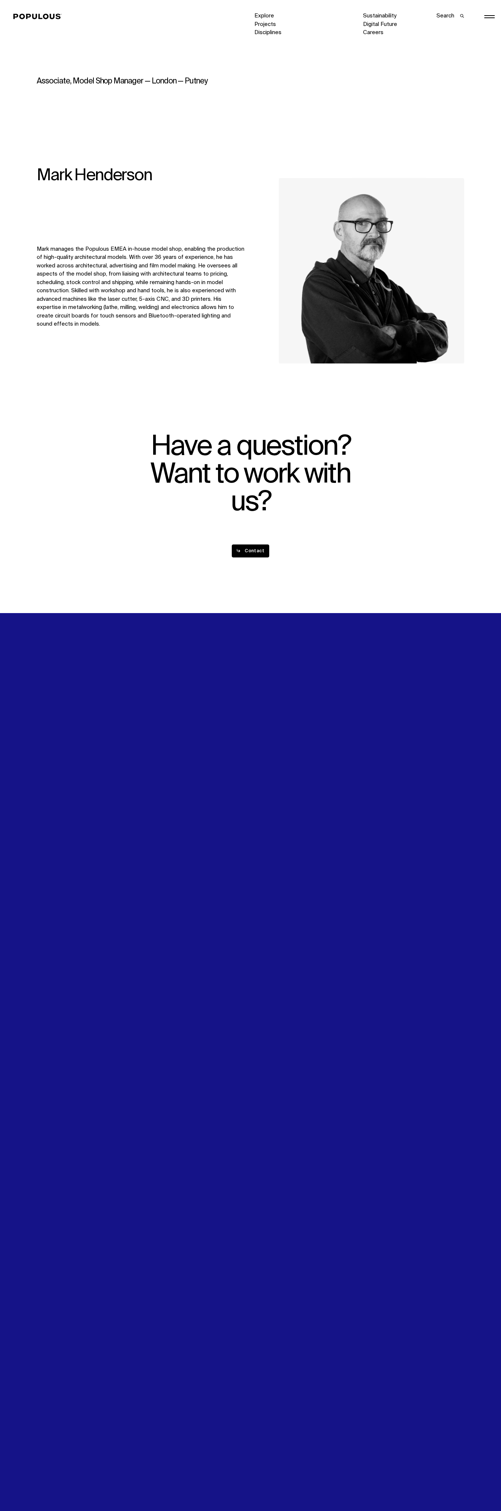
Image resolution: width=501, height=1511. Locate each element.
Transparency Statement (285, 1481)
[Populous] (39, 17)
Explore (264, 16)
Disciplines (267, 32)
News (261, 761)
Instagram (433, 745)
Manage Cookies (384, 1481)
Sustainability (379, 16)
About (153, 745)
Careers (373, 32)
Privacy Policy (54, 1481)
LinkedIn (373, 745)
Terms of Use (162, 1481)
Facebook (375, 753)
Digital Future (380, 24)
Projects (265, 24)
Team (152, 753)
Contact (264, 770)
